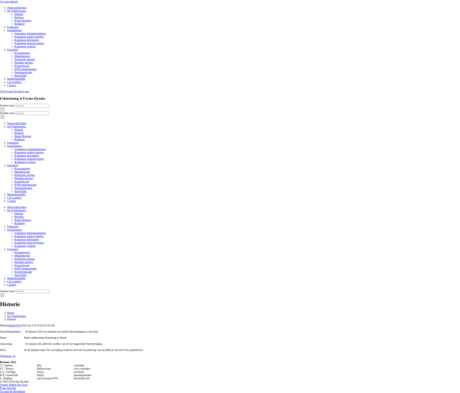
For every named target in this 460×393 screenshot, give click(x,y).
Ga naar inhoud (9, 1)
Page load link (8, 388)
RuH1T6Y (15, 325)
